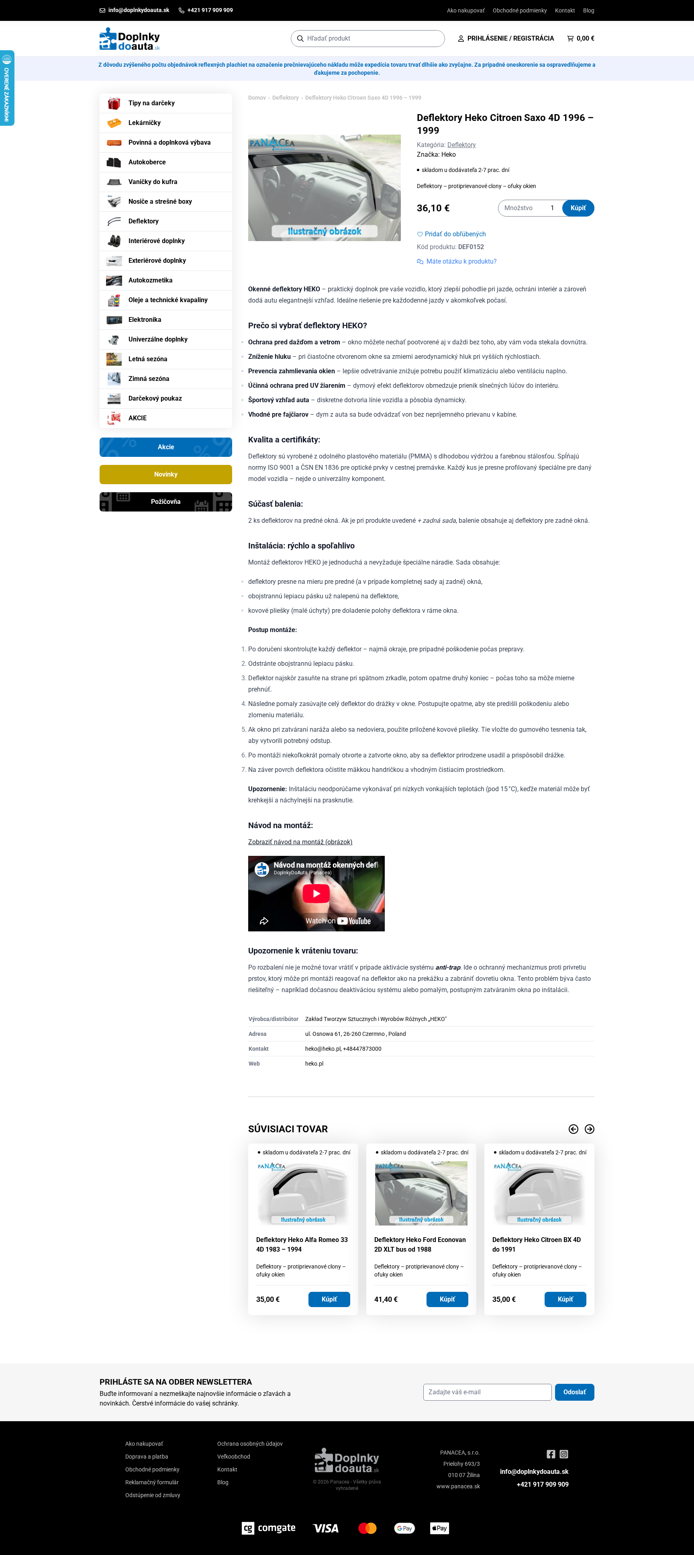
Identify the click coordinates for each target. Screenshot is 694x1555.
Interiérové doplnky (157, 241)
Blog (588, 10)
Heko (448, 154)
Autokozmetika (151, 280)
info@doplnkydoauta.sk (534, 1471)
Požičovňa (166, 501)
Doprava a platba (146, 1456)
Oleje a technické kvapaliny (168, 300)
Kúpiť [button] (329, 1299)
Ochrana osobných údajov (250, 1443)
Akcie (166, 447)
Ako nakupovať (466, 10)
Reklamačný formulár (152, 1482)
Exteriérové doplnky (157, 260)
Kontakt (565, 10)
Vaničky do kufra (153, 182)
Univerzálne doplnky (158, 339)
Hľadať (435, 38)
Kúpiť (578, 208)
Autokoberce (147, 162)
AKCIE (138, 418)
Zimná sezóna (149, 379)
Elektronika (145, 319)
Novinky (166, 474)
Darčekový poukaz (155, 398)
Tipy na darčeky (152, 103)
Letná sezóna (148, 359)
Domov (257, 97)
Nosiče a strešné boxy (160, 201)
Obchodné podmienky (520, 10)
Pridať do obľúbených (455, 234)
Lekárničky (145, 123)
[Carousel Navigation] (421, 1129)
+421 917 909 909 (543, 1484)
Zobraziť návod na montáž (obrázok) (300, 842)
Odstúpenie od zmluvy (152, 1495)
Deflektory (144, 221)
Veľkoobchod (233, 1456)
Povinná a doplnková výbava (170, 142)
